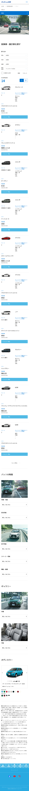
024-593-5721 (4, 149)
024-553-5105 (4, 375)
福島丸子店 (4, 373)
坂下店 (2, 111)
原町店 (2, 297)
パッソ (3, 9)
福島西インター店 (5, 148)
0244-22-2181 (4, 299)
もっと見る (14, 463)
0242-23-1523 (4, 225)
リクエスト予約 (6, 117)
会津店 (2, 223)
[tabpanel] (14, 24)
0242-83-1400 (4, 112)
